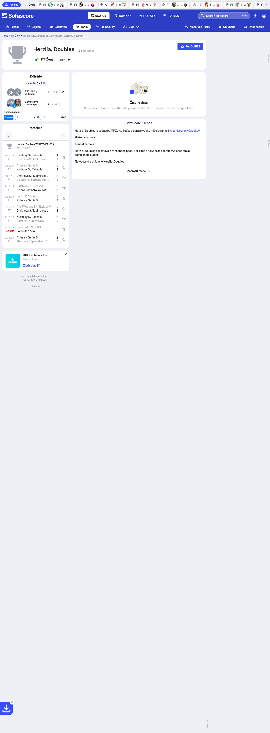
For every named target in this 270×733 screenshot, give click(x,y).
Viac (128, 27)
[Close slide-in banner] (11, 702)
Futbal (14, 26)
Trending (13, 4)
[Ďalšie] (266, 5)
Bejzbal (37, 26)
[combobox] (64, 60)
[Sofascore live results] (18, 15)
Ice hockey (108, 26)
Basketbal (61, 26)
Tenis (84, 26)
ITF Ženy (15, 35)
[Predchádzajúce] (25, 5)
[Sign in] (264, 15)
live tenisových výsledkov (183, 130)
